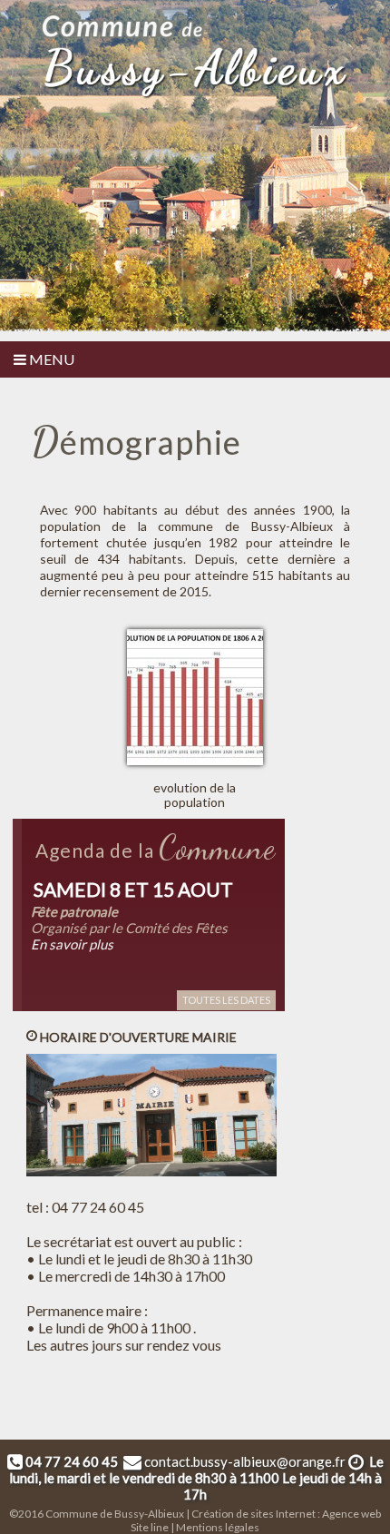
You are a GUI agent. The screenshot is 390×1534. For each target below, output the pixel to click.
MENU (50, 359)
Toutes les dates (226, 1000)
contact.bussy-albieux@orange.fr (245, 1461)
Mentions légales (217, 1527)
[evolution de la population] (201, 631)
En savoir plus (72, 944)
